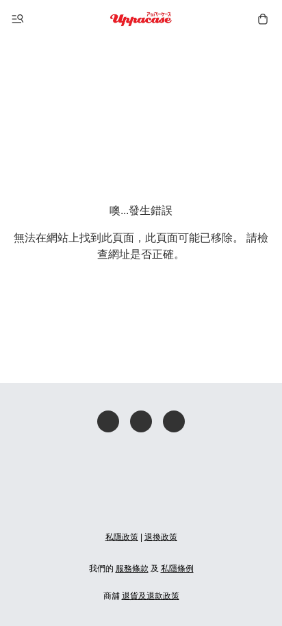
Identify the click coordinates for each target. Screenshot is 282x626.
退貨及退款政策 (150, 596)
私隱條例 (177, 568)
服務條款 (132, 568)
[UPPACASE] (141, 19)
